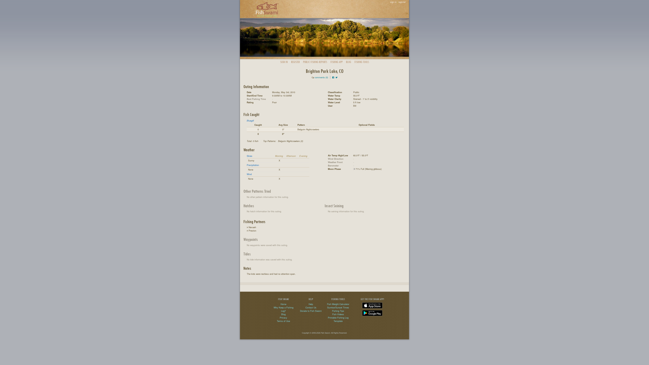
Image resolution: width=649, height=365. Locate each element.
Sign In (284, 62)
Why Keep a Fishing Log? (283, 309)
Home (283, 304)
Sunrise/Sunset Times (338, 307)
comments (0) (321, 77)
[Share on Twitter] (336, 77)
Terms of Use (283, 321)
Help (311, 304)
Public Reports (315, 62)
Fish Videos (338, 314)
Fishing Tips (338, 310)
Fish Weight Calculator (338, 304)
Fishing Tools (361, 62)
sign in (393, 2)
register (402, 2)
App (336, 62)
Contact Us (310, 307)
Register (295, 62)
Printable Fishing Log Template (338, 319)
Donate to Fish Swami (311, 310)
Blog (348, 62)
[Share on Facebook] (333, 77)
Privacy (283, 317)
